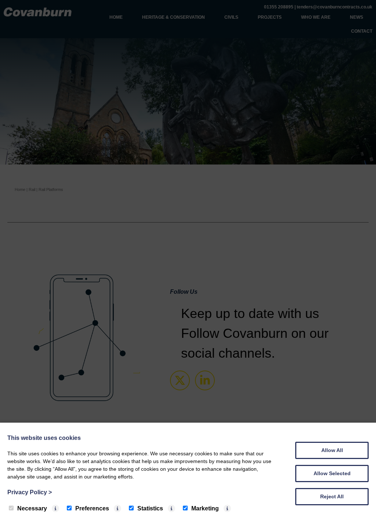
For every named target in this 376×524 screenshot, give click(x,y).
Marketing (205, 508)
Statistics (150, 508)
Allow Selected (332, 473)
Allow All (332, 450)
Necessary (32, 508)
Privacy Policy (29, 492)
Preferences (92, 508)
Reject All (332, 496)
